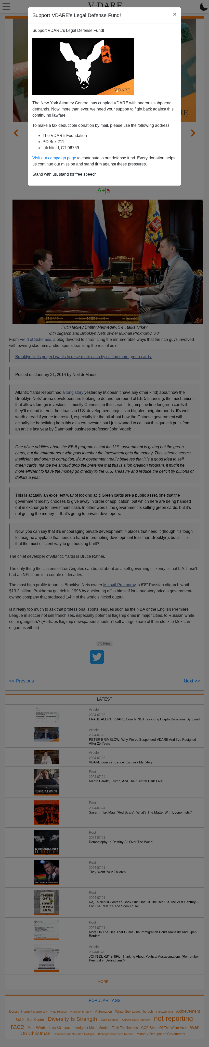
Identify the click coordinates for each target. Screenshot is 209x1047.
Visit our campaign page (54, 158)
